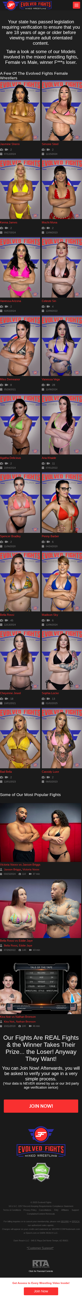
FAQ (56, 1210)
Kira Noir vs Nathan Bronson (18, 1016)
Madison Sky (50, 614)
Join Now (41, 1291)
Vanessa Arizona (10, 301)
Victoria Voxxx (31, 869)
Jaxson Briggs (12, 869)
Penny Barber (50, 536)
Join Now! (41, 1106)
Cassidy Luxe (50, 771)
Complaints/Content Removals (41, 1214)
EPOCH (75, 1221)
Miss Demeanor (10, 379)
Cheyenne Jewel (10, 693)
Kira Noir (9, 1021)
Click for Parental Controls (41, 1271)
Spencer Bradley (10, 536)
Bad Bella (6, 771)
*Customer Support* (40, 1248)
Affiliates (65, 1210)
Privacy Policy (30, 1210)
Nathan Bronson (26, 1021)
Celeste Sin (49, 301)
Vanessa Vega (51, 379)
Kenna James (8, 222)
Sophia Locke (50, 693)
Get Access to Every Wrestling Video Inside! (41, 1283)
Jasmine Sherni (9, 144)
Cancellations (45, 1210)
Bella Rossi (7, 614)
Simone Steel (50, 144)
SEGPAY (65, 1221)
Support (75, 1210)
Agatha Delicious (10, 457)
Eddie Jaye (25, 945)
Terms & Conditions (12, 1210)
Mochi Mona (49, 222)
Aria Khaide (49, 457)
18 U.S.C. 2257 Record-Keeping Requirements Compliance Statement (41, 1206)
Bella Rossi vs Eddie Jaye (16, 940)
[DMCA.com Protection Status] (41, 1172)
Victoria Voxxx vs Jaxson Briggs (20, 864)
